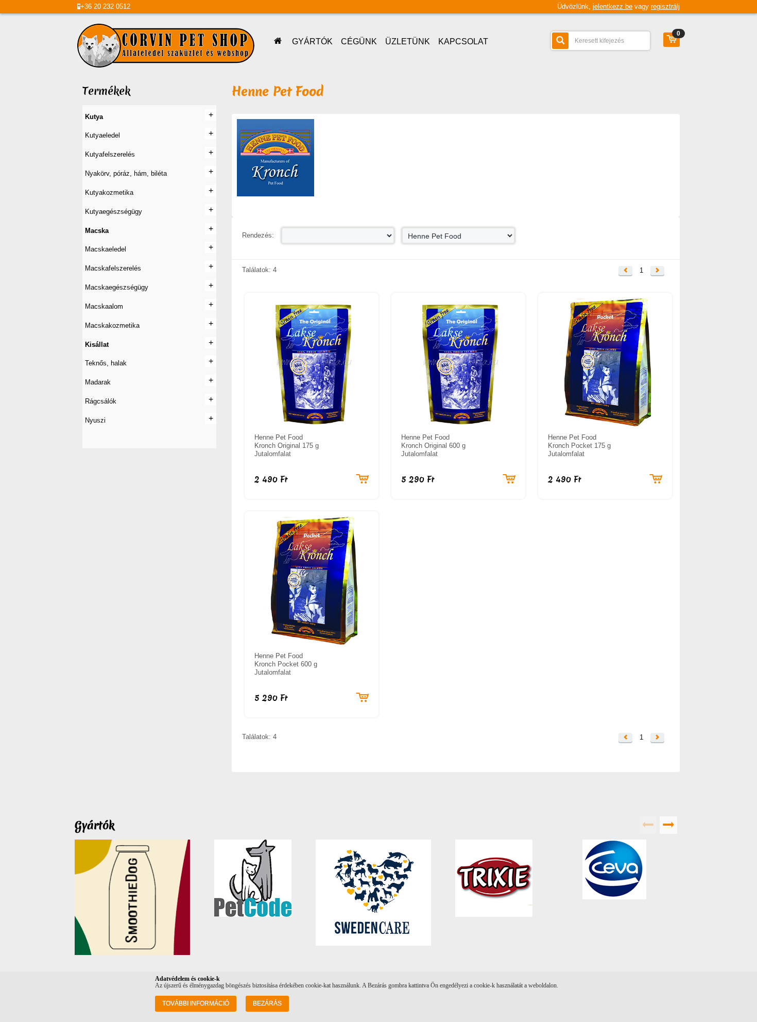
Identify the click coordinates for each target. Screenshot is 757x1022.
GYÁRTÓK (312, 41)
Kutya (94, 117)
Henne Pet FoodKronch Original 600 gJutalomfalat (433, 445)
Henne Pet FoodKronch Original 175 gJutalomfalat (286, 445)
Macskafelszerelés (113, 268)
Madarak (98, 382)
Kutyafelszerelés (110, 154)
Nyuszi (95, 420)
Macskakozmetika (112, 325)
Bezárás (267, 1003)
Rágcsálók (100, 401)
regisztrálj (665, 6)
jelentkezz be (612, 6)
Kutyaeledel (102, 135)
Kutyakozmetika (109, 192)
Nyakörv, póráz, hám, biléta (126, 173)
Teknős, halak (106, 363)
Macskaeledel (105, 249)
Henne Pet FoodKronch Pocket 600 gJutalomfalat (285, 664)
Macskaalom (104, 306)
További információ (195, 1003)
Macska (97, 230)
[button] (625, 270)
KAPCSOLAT (463, 41)
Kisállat (97, 344)
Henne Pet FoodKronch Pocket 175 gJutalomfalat (579, 445)
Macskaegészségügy (116, 287)
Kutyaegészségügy (113, 211)
